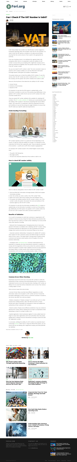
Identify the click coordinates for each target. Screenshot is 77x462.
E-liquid (54, 102)
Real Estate (55, 130)
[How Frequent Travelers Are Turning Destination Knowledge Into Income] (61, 27)
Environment (55, 105)
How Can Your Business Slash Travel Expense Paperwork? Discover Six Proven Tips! (14, 383)
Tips (7, 379)
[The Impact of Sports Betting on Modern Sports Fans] (54, 61)
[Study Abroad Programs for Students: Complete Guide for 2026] (54, 78)
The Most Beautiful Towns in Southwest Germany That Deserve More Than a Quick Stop (64, 42)
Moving (54, 123)
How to (54, 118)
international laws (22, 242)
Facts (69, 1)
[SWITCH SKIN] (68, 6)
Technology (55, 137)
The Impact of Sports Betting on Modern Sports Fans (64, 61)
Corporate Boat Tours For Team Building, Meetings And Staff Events (37, 393)
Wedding (55, 140)
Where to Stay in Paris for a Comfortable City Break (64, 72)
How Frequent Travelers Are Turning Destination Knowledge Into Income (63, 444)
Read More (60, 38)
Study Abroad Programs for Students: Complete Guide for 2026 (64, 78)
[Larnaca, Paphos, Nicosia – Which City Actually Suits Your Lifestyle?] (54, 49)
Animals (25, 1)
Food (54, 109)
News (8, 1)
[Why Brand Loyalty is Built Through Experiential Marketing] (16, 353)
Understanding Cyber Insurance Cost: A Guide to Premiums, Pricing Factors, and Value (38, 425)
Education (55, 103)
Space (54, 133)
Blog (54, 96)
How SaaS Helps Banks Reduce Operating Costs (37, 409)
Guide (54, 111)
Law (54, 120)
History (52, 1)
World (61, 1)
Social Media (55, 132)
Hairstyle (55, 112)
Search (70, 15)
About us (58, 460)
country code (40, 76)
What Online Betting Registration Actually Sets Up (64, 36)
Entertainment (56, 104)
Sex (54, 131)
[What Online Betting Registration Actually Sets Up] (54, 37)
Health (54, 113)
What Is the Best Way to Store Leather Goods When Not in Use (64, 66)
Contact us (69, 460)
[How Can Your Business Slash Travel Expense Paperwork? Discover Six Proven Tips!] (16, 373)
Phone (54, 128)
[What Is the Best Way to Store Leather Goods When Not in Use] (54, 66)
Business (9, 329)
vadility (18, 329)
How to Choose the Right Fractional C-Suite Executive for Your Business (38, 363)
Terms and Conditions (52, 460)
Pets (54, 127)
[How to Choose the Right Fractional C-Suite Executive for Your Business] (38, 353)
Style (54, 136)
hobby (54, 115)
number (13, 329)
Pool (54, 129)
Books (43, 1)
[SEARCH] (66, 6)
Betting (54, 95)
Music (54, 124)
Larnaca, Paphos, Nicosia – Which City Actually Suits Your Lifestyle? (64, 49)
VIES (39, 205)
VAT (22, 329)
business (16, 323)
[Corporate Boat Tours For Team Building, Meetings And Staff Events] (16, 399)
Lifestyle (34, 1)
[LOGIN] (64, 6)
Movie (54, 122)
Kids (54, 119)
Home (46, 460)
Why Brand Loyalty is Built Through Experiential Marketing (15, 362)
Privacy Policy (63, 460)
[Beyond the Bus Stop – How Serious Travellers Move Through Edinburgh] (54, 84)
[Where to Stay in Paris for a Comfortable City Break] (54, 72)
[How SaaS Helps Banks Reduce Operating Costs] (16, 414)
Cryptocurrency (56, 101)
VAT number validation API (22, 100)
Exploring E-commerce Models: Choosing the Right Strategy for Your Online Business (37, 383)
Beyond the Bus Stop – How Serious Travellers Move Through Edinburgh (64, 84)
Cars (54, 100)
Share (7, 24)
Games (54, 110)
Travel (16, 1)
